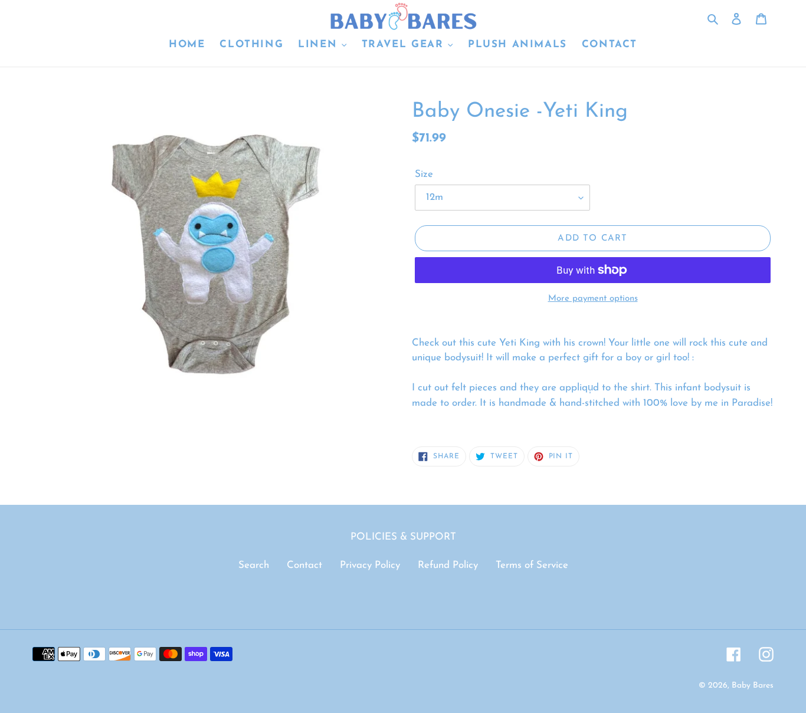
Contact (304, 565)
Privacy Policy (370, 565)
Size (424, 174)
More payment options (593, 298)
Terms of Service (532, 565)
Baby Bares (753, 685)
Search (253, 565)
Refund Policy (448, 565)
